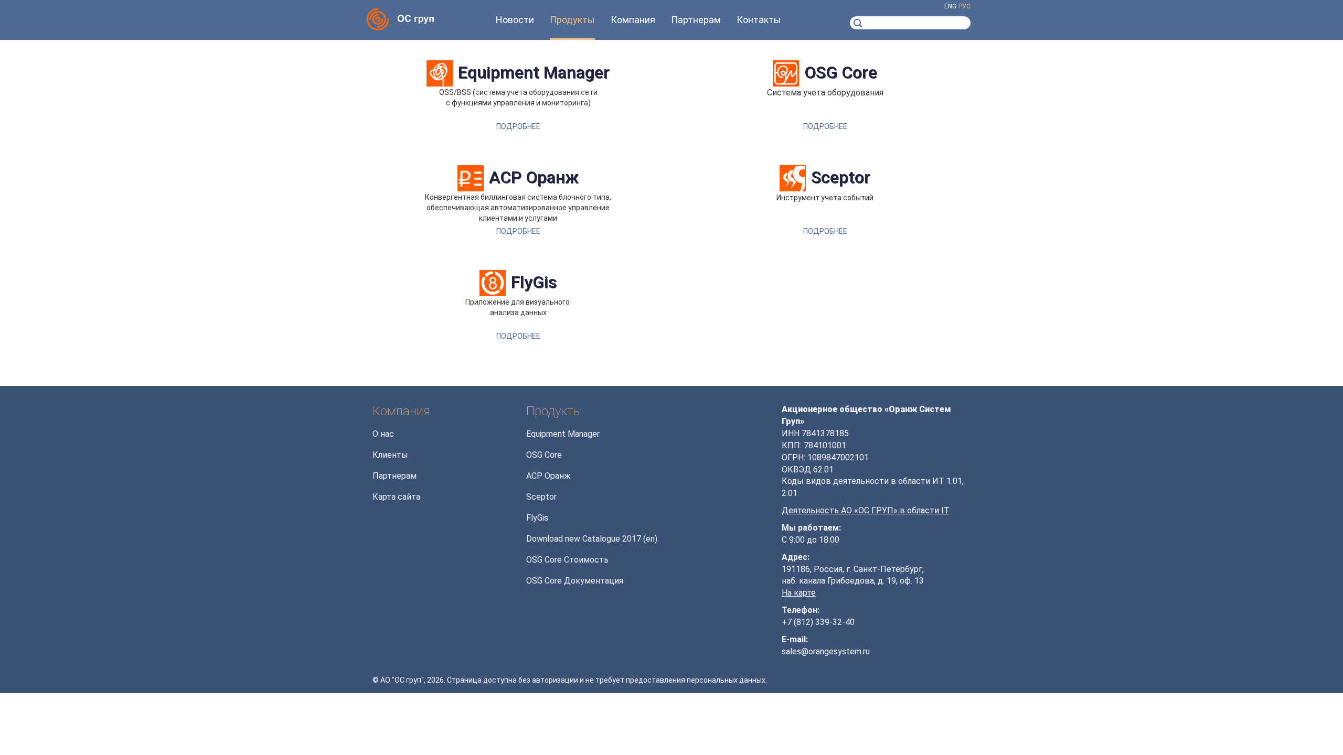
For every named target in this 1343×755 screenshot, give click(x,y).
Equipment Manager (534, 72)
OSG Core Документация (574, 581)
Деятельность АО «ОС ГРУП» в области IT (866, 510)
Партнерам (394, 476)
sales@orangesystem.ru (826, 651)
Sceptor (840, 177)
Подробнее (518, 126)
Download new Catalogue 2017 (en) (591, 539)
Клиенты (390, 455)
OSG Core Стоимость (567, 560)
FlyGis (534, 282)
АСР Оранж (534, 177)
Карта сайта (396, 497)
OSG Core (840, 72)
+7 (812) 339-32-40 (818, 622)
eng (950, 6)
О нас (383, 434)
